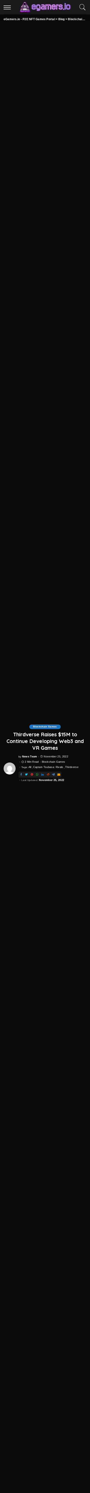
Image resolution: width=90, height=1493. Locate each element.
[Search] (81, 7)
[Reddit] (48, 775)
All (30, 767)
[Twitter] (26, 775)
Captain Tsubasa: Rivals (48, 767)
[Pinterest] (32, 775)
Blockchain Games (45, 726)
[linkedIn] (42, 775)
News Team (29, 756)
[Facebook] (21, 775)
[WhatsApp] (37, 775)
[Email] (58, 775)
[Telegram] (53, 775)
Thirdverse (71, 767)
